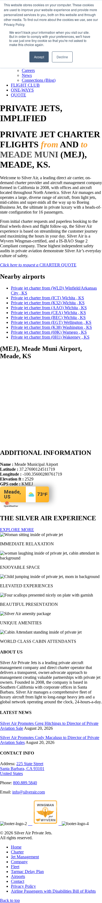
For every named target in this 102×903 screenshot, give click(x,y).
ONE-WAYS (22, 90)
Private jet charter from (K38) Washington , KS (51, 327)
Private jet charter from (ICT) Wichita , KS (47, 298)
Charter (17, 852)
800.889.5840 (25, 782)
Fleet (15, 866)
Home (16, 847)
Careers (28, 70)
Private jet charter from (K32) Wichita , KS (48, 302)
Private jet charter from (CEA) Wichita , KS (48, 312)
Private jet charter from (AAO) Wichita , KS (49, 307)
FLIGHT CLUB (25, 85)
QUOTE (18, 95)
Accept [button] (39, 56)
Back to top (10, 900)
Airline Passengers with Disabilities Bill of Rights (53, 891)
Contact (17, 881)
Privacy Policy (23, 886)
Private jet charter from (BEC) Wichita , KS (48, 317)
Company (19, 861)
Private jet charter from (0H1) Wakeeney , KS (50, 337)
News (27, 75)
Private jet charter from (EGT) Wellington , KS (51, 322)
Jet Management (25, 857)
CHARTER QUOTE (38, 265)
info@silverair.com (28, 792)
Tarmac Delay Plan (27, 871)
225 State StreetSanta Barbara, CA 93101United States (22, 768)
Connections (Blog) (38, 80)
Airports (18, 876)
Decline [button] (62, 56)
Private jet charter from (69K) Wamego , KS (49, 332)
